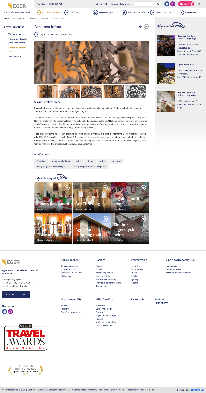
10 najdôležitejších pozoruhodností (17, 41)
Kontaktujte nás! (16, 294)
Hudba (134, 272)
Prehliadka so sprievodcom (108, 283)
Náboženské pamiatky (106, 279)
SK (199, 4)
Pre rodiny (135, 266)
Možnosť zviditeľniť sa (106, 322)
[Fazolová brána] (91, 62)
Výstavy (134, 279)
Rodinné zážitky (103, 276)
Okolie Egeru (14, 56)
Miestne (134, 283)
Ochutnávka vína (173, 269)
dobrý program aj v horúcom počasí (52, 166)
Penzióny (65, 309)
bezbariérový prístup (61, 161)
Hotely (64, 305)
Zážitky (74, 12)
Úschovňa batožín (104, 309)
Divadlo (134, 276)
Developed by (183, 390)
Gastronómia (137, 269)
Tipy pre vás (101, 286)
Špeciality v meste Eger (39, 18)
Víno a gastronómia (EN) (138, 12)
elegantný (116, 161)
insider (103, 161)
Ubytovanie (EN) (164, 12)
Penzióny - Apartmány (71, 312)
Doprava (99, 312)
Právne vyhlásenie (104, 325)
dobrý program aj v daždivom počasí (90, 166)
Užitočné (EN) (101, 4)
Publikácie (100, 305)
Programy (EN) (106, 12)
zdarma (90, 161)
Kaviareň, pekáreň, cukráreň (178, 272)
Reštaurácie (171, 266)
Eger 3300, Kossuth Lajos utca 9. (56, 34)
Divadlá (99, 269)
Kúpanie (99, 266)
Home (6, 18)
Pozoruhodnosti (50, 12)
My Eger (184, 3)
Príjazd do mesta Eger (106, 315)
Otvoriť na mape (41, 154)
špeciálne (41, 161)
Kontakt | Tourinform (120, 4)
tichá (78, 161)
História (99, 319)
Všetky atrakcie (16, 34)
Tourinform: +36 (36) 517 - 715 (49, 4)
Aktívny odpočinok (104, 272)
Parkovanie (188, 12)
